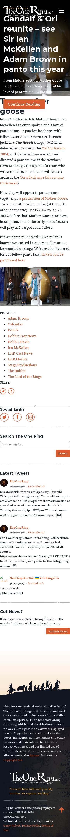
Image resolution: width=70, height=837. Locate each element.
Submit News (58, 631)
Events (13, 330)
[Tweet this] (3, 391)
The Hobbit (17, 370)
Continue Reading (24, 103)
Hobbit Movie (18, 341)
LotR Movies (17, 359)
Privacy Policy (31, 825)
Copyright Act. (13, 760)
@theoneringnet (17, 486)
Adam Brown (18, 318)
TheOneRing (19, 481)
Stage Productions (22, 365)
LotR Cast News (20, 353)
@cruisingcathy (17, 583)
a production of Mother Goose (43, 198)
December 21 (36, 486)
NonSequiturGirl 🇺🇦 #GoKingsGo (34, 578)
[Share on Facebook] (11, 391)
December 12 (36, 532)
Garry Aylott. (12, 825)
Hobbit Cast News (22, 336)
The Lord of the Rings (25, 376)
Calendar (15, 324)
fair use (34, 755)
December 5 (36, 583)
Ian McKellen (18, 347)
